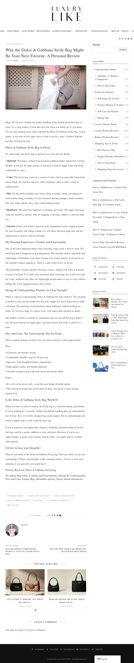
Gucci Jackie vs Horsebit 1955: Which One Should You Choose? (119, 303)
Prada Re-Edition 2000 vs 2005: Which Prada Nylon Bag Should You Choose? (119, 319)
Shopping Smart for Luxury (113, 169)
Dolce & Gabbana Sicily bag (18, 500)
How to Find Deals (113, 162)
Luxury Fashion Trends (112, 124)
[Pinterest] (128, 39)
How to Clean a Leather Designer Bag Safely (119, 349)
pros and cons (12, 505)
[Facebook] (119, 39)
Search (96, 44)
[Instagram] (125, 39)
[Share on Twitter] (55, 515)
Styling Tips (113, 117)
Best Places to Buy (113, 149)
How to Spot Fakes (113, 85)
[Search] (132, 31)
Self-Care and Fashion (113, 111)
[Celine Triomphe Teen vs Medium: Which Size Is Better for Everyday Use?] (100, 335)
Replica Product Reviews (112, 137)
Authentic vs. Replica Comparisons (112, 77)
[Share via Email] (60, 515)
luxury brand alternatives (58, 500)
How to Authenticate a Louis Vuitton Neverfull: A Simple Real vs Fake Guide (110, 217)
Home (2, 31)
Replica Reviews (43, 31)
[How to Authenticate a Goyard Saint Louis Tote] (100, 366)
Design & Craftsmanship (64, 496)
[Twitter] (122, 39)
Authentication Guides (61, 31)
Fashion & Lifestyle (99, 31)
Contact (125, 31)
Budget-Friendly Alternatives (113, 156)
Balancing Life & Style (113, 98)
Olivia (16, 60)
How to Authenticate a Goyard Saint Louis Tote (119, 365)
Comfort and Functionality (38, 496)
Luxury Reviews (27, 31)
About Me (115, 31)
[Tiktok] (131, 39)
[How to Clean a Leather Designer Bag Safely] (100, 350)
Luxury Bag (38, 500)
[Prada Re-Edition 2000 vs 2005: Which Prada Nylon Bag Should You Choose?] (66, 582)
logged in (22, 629)
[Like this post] (49, 515)
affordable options (15, 496)
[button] (9, 590)
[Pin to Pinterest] (57, 515)
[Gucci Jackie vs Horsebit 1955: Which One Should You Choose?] (25, 582)
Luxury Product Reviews (112, 130)
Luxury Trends (13, 31)
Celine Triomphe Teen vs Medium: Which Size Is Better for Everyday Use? (119, 335)
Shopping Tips (81, 31)
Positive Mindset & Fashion (113, 104)
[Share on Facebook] (52, 515)
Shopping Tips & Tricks (112, 143)
